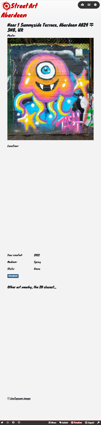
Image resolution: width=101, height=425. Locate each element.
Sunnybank (12, 276)
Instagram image (20, 398)
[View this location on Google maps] (91, 25)
